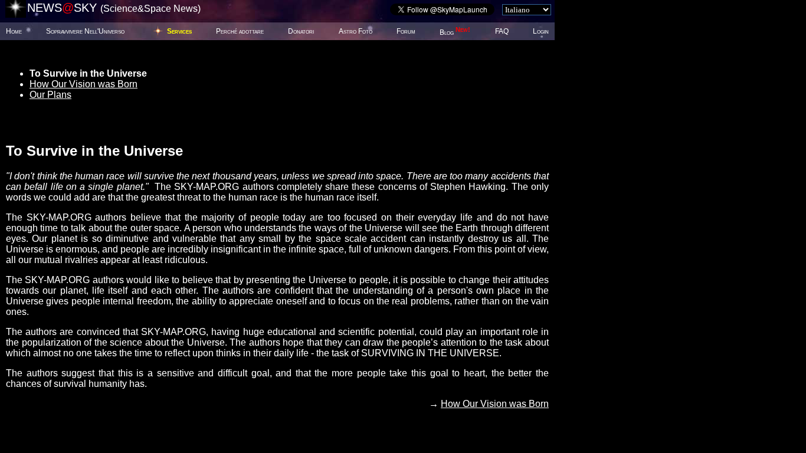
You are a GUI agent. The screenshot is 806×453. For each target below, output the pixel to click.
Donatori (301, 31)
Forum (406, 31)
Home (14, 31)
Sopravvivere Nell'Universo (85, 31)
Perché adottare (240, 31)
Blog (455, 32)
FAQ (502, 31)
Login (541, 31)
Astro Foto (355, 31)
